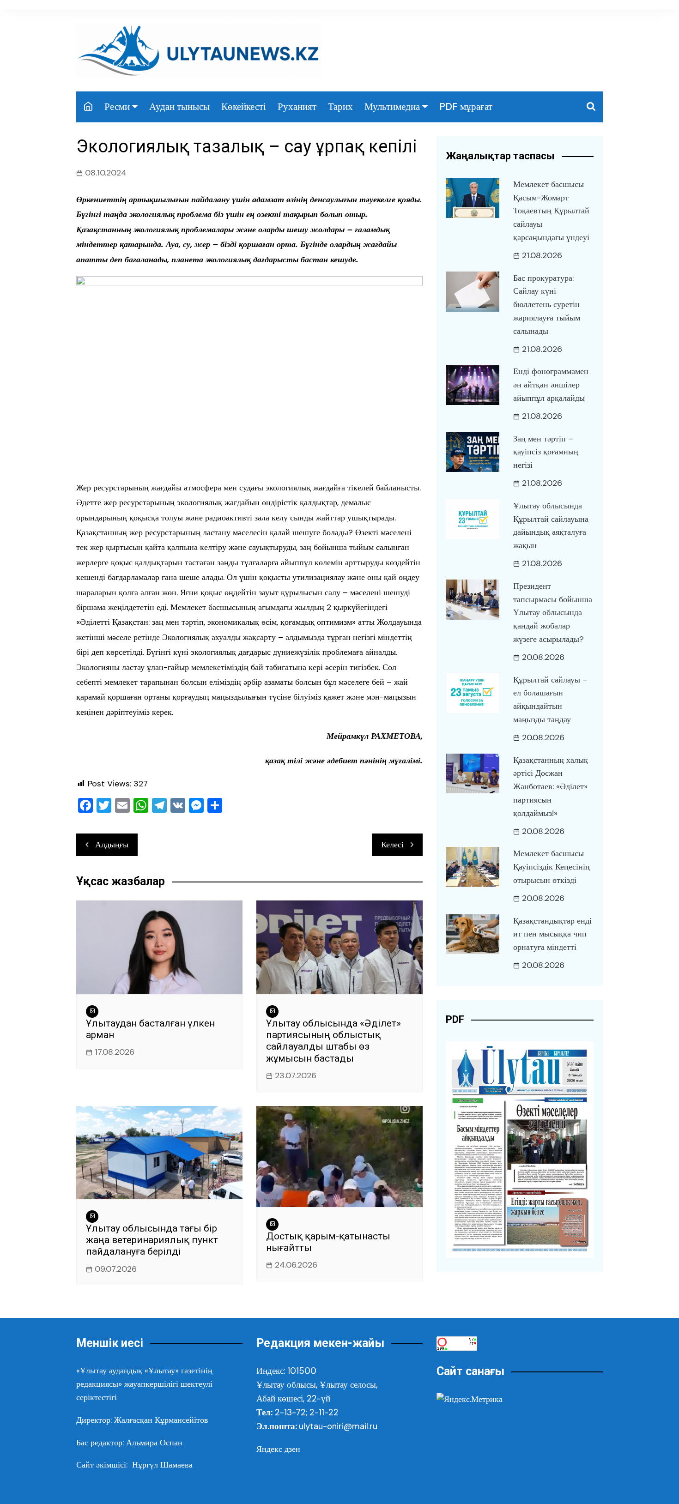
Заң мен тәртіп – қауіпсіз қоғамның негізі (545, 452)
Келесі (392, 844)
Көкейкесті (243, 106)
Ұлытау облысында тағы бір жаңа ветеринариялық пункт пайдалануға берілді (152, 1240)
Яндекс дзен (278, 1449)
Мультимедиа (392, 106)
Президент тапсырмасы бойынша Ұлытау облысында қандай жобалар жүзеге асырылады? (552, 612)
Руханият (297, 106)
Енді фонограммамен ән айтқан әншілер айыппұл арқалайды (550, 385)
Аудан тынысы (179, 106)
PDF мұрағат (465, 106)
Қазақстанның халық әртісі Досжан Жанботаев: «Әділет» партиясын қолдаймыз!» (550, 787)
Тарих (340, 106)
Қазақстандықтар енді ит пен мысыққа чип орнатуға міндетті (552, 934)
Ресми (117, 106)
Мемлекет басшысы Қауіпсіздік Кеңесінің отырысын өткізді (551, 867)
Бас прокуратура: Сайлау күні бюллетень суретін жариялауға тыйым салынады (546, 304)
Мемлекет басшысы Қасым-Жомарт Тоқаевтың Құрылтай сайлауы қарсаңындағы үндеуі (551, 211)
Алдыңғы (111, 844)
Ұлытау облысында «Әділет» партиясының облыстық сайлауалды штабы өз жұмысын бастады (333, 1041)
